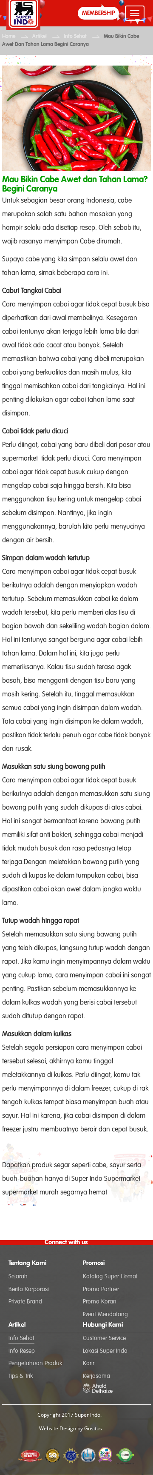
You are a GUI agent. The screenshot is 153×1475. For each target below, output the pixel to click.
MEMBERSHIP (98, 13)
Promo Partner (101, 1289)
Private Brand (25, 1302)
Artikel (39, 36)
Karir (88, 1363)
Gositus (93, 1428)
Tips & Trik (20, 1376)
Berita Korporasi (28, 1289)
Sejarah (18, 1277)
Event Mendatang (105, 1314)
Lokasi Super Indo (105, 1351)
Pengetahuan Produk (35, 1363)
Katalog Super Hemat (110, 1277)
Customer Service (104, 1338)
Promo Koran (99, 1302)
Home (8, 36)
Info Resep (21, 1351)
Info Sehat (75, 36)
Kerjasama (96, 1376)
